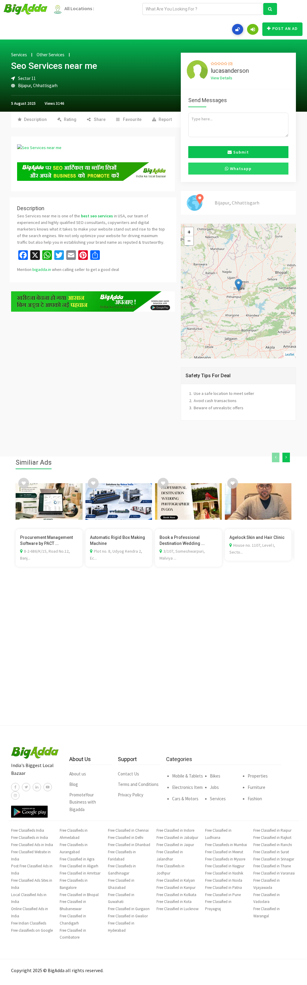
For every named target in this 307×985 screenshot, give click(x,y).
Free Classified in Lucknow (177, 908)
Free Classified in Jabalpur (177, 837)
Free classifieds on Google (32, 930)
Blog (73, 784)
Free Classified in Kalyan (175, 880)
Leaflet (289, 354)
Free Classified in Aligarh (79, 866)
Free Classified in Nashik (224, 873)
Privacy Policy (130, 795)
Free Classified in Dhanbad (129, 844)
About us (77, 774)
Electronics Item (187, 787)
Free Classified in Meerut (224, 851)
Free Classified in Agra (77, 859)
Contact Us (128, 774)
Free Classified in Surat (271, 851)
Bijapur (24, 85)
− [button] (189, 241)
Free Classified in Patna (223, 887)
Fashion (255, 798)
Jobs (214, 787)
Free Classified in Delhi (125, 837)
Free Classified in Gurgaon (129, 908)
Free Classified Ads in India (32, 844)
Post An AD (285, 28)
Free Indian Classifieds (28, 923)
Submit (240, 152)
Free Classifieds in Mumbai (226, 844)
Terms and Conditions (138, 784)
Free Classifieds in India (29, 837)
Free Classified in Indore (175, 830)
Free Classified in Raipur (272, 830)
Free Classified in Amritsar (80, 873)
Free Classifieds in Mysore (225, 859)
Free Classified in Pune (223, 894)
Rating (70, 119)
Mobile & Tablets (187, 776)
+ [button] (189, 232)
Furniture (256, 787)
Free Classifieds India (27, 830)
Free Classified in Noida (223, 880)
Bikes (215, 776)
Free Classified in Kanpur (175, 887)
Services (19, 55)
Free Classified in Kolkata (176, 894)
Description (35, 119)
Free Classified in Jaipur (175, 844)
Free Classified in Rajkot (272, 837)
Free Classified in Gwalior (128, 916)
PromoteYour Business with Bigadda (82, 802)
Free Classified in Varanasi (274, 873)
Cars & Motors (185, 798)
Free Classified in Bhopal (79, 894)
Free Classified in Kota (174, 901)
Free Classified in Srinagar (273, 859)
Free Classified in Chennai (128, 830)
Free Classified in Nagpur (224, 866)
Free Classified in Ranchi (272, 844)
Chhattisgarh (45, 85)
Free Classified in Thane (272, 866)
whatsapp (240, 168)
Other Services (50, 55)
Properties (258, 776)
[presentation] (275, 457)
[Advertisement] (153, 655)
